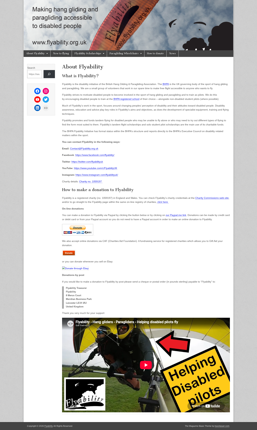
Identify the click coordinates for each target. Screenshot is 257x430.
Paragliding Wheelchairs (124, 53)
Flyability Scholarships (87, 53)
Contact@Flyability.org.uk (84, 148)
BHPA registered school (126, 99)
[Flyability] (128, 25)
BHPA (166, 84)
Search (31, 67)
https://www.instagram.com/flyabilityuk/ (97, 174)
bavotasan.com (222, 426)
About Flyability (35, 53)
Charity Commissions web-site (212, 198)
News (172, 53)
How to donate (155, 53)
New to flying (61, 53)
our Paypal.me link (176, 215)
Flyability (48, 426)
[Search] (49, 74)
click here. (163, 202)
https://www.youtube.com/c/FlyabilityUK (95, 168)
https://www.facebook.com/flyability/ (94, 155)
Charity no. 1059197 (90, 181)
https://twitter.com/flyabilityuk (87, 161)
